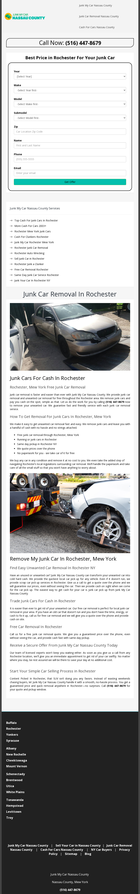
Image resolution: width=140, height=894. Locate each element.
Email (17, 168)
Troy (10, 818)
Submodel (20, 113)
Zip (16, 126)
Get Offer (70, 182)
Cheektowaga (16, 760)
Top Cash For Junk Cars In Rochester (36, 220)
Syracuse (12, 741)
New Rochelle (16, 754)
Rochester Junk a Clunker (29, 264)
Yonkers (12, 735)
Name (18, 140)
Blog (88, 854)
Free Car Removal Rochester (31, 269)
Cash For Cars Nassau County (61, 850)
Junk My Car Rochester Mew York (34, 242)
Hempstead (14, 806)
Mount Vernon (16, 766)
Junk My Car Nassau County (28, 845)
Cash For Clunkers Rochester (31, 236)
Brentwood (14, 780)
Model (18, 99)
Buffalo (11, 723)
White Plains (15, 792)
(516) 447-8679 (70, 890)
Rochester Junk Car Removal (31, 247)
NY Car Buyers (101, 850)
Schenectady (15, 774)
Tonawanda (15, 800)
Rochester (13, 729)
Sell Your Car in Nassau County (78, 845)
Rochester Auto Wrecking (29, 253)
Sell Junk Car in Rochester (29, 258)
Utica (10, 786)
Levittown (13, 812)
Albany (11, 748)
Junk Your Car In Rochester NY (32, 280)
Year (17, 71)
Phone (18, 154)
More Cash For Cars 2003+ (30, 226)
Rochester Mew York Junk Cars (32, 231)
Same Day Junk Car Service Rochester (36, 275)
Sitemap (71, 854)
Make (17, 85)
